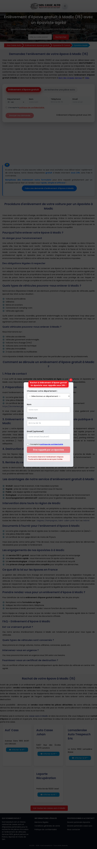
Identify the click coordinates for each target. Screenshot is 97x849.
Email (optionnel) (35, 431)
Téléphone (32, 418)
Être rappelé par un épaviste (48, 449)
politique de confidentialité (51, 444)
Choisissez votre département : (42, 391)
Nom (29, 404)
